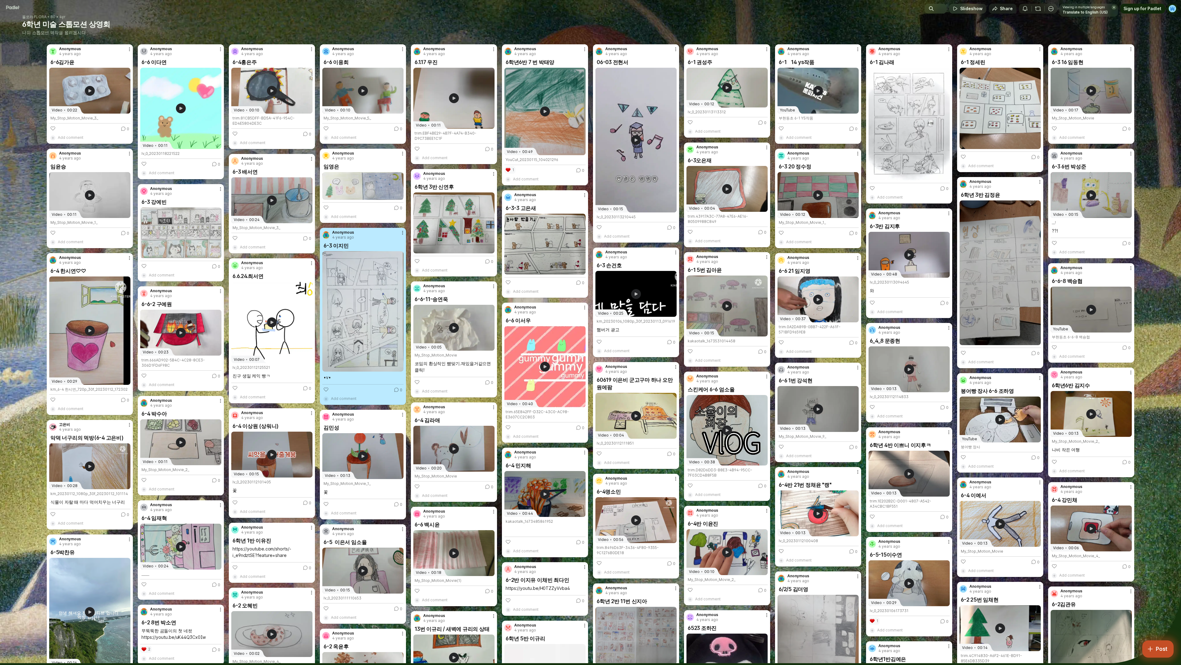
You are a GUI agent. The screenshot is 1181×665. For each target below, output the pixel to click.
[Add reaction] (53, 128)
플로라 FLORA (34, 17)
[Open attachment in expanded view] (909, 124)
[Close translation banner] (1113, 7)
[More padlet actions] (1051, 9)
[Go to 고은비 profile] (53, 427)
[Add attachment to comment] (53, 137)
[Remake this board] (1038, 9)
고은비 (64, 424)
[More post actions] (129, 49)
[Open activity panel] (1025, 9)
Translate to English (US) (1085, 12)
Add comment (70, 137)
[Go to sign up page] (1172, 9)
